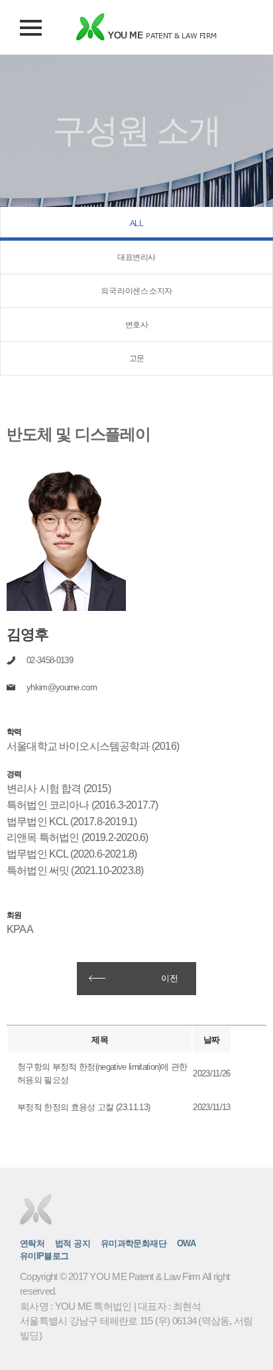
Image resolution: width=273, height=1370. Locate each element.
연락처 (32, 1243)
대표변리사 (136, 257)
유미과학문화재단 (133, 1243)
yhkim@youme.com (62, 687)
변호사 (136, 324)
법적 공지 (72, 1243)
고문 (136, 358)
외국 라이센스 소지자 (136, 291)
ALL (136, 223)
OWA (186, 1243)
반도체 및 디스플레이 (78, 433)
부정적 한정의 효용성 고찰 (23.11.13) (83, 1107)
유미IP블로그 (44, 1256)
